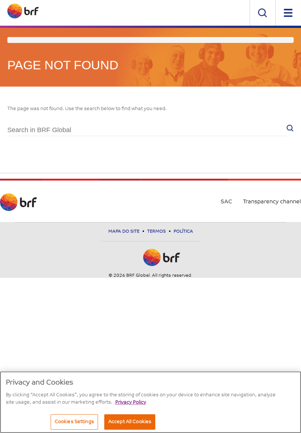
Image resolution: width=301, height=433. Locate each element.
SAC (226, 202)
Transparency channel (272, 202)
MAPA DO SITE (124, 231)
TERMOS (157, 231)
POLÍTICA (183, 231)
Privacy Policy (130, 402)
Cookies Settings (74, 421)
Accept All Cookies (129, 421)
